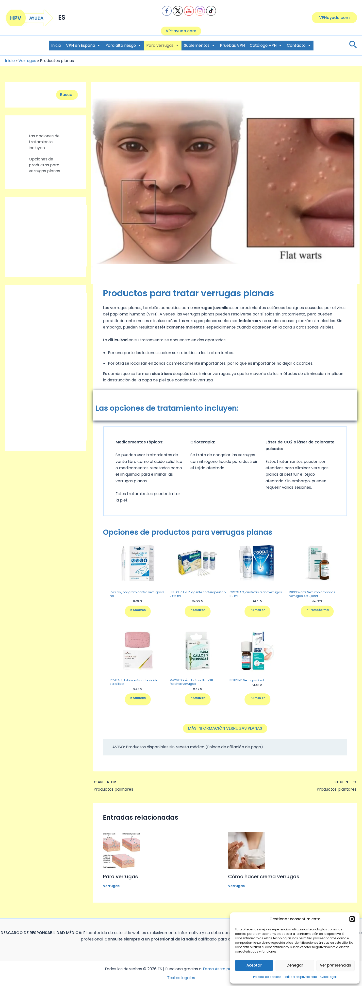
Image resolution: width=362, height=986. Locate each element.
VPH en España (80, 45)
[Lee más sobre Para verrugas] (121, 850)
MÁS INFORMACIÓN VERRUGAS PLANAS (225, 728)
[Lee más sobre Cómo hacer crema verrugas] (246, 850)
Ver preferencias (335, 965)
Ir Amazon (138, 610)
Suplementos (197, 45)
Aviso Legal (328, 977)
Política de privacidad (300, 977)
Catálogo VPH (263, 45)
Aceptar (254, 965)
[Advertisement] (50, 235)
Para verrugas (160, 45)
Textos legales (181, 978)
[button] (352, 919)
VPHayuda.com (181, 31)
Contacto (296, 45)
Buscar (67, 94)
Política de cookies (267, 977)
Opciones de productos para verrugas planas (44, 165)
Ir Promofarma (317, 610)
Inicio (56, 45)
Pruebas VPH (232, 45)
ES (61, 17)
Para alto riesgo (120, 45)
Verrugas (27, 60)
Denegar (295, 965)
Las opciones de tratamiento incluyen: (44, 142)
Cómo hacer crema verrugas (263, 876)
